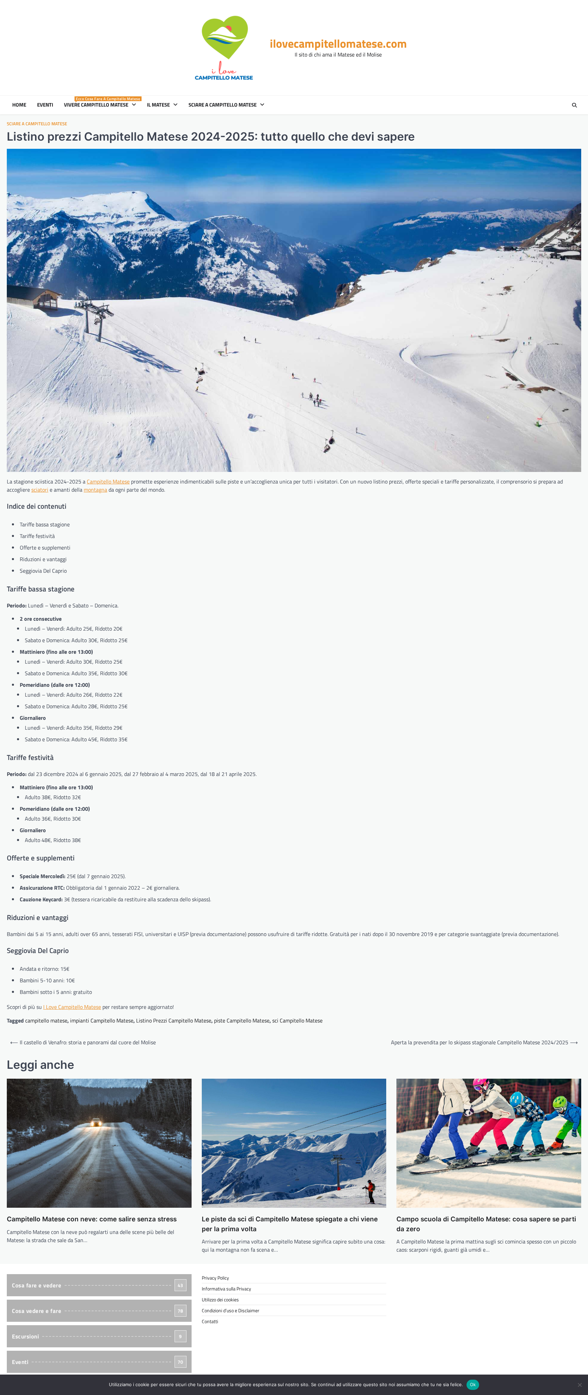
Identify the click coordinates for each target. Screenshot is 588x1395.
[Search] (574, 105)
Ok (473, 1384)
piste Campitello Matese (242, 1020)
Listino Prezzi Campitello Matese (173, 1020)
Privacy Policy (215, 1277)
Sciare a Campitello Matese (223, 105)
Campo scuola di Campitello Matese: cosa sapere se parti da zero (486, 1224)
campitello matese (46, 1020)
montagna (95, 490)
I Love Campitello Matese (72, 1007)
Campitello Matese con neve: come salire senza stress (92, 1219)
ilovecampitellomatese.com (338, 43)
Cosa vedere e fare (97, 1310)
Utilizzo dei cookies (220, 1299)
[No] (579, 1384)
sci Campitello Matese (297, 1020)
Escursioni (97, 1336)
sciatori (39, 490)
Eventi (45, 105)
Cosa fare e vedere (97, 1285)
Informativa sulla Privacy (226, 1288)
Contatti (210, 1321)
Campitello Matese (108, 481)
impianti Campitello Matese (101, 1020)
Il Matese (158, 105)
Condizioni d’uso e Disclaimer (230, 1310)
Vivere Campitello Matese (101, 105)
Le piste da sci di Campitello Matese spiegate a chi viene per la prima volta (290, 1224)
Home (19, 105)
